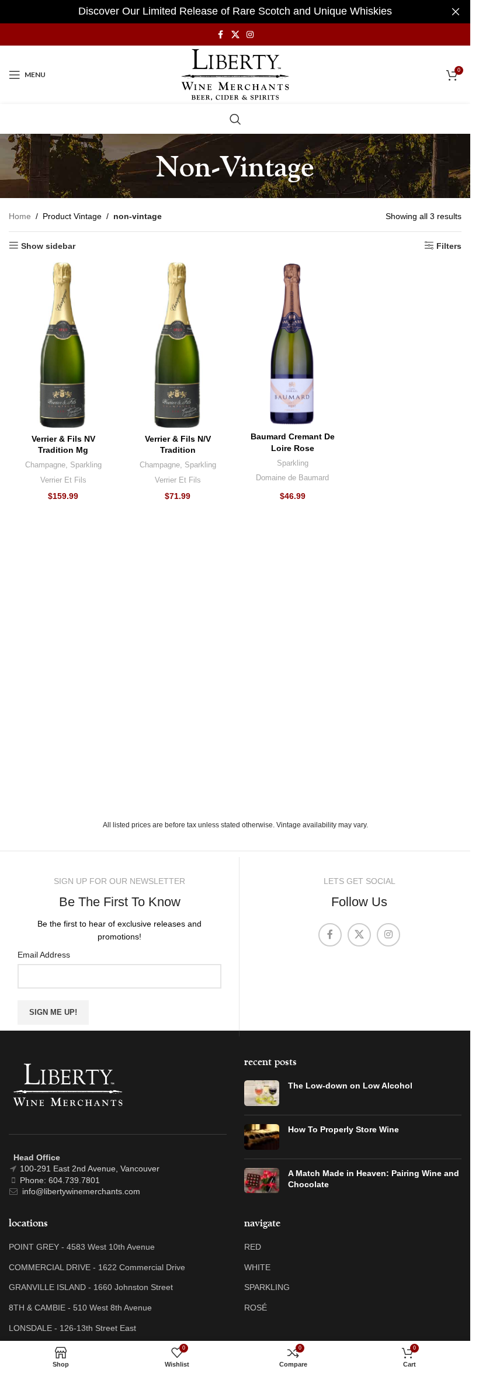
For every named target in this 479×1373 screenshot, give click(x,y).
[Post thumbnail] (261, 1093)
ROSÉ (255, 1307)
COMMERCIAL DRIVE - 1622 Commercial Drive (97, 1267)
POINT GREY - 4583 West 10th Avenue (82, 1246)
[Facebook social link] (221, 35)
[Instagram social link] (250, 35)
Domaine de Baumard (292, 477)
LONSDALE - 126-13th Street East (72, 1328)
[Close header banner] (455, 11)
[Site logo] (235, 74)
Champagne (45, 464)
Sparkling (86, 464)
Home (20, 216)
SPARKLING (267, 1287)
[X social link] (235, 35)
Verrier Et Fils (63, 480)
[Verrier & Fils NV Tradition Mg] (63, 345)
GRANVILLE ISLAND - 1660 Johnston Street (91, 1287)
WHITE (257, 1267)
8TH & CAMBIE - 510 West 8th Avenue (80, 1307)
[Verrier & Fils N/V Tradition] (177, 345)
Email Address (44, 954)
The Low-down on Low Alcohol (350, 1085)
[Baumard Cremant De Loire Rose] (292, 343)
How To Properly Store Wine (343, 1129)
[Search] (235, 119)
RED (252, 1246)
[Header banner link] (235, 11)
